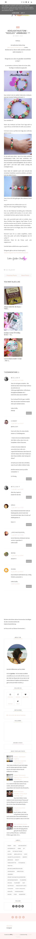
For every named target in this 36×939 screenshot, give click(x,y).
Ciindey (17, 35)
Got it (23, 13)
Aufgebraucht (11, 848)
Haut (23, 882)
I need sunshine (15, 584)
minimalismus (11, 871)
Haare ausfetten (12, 862)
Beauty (17, 859)
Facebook (18, 697)
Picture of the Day (17, 851)
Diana (13, 569)
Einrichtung (20, 871)
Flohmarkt (17, 882)
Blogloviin (25, 697)
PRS (18, 27)
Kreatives (10, 865)
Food (15, 894)
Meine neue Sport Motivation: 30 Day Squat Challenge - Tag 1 (20, 793)
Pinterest (10, 703)
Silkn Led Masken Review (20, 824)
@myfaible (9, 926)
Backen (9, 894)
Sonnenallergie (19, 891)
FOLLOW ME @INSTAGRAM (17, 715)
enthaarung (22, 862)
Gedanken (10, 874)
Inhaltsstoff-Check (21, 885)
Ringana (10, 882)
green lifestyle (18, 854)
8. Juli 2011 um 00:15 (17, 571)
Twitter (18, 703)
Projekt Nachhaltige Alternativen (16, 877)
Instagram (10, 697)
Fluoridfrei (23, 880)
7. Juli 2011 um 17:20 (17, 507)
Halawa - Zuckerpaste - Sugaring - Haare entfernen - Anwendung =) (21, 777)
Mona (13, 553)
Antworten (28, 413)
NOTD (9, 851)
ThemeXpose (16, 934)
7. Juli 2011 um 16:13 (17, 423)
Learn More (15, 13)
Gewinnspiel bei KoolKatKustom (16, 253)
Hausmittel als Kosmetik (14, 857)
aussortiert (22, 894)
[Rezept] (25, 857)
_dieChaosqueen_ (18, 532)
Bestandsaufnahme (13, 880)
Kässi (13, 505)
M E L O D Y (15, 378)
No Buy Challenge (20, 888)
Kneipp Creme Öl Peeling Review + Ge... (12, 334)
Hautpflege (11, 885)
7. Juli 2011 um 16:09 (17, 380)
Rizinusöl (10, 891)
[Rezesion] (10, 859)
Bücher (10, 854)
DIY (24, 848)
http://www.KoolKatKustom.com (16, 47)
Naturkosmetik (22, 845)
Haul (14, 845)
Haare (19, 848)
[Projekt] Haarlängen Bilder (15, 868)
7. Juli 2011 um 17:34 (17, 535)
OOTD (25, 854)
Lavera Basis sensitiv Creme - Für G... (13, 360)
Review (13, 270)
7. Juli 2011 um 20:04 (17, 555)
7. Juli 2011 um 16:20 (17, 489)
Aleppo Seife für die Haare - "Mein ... (13, 308)
